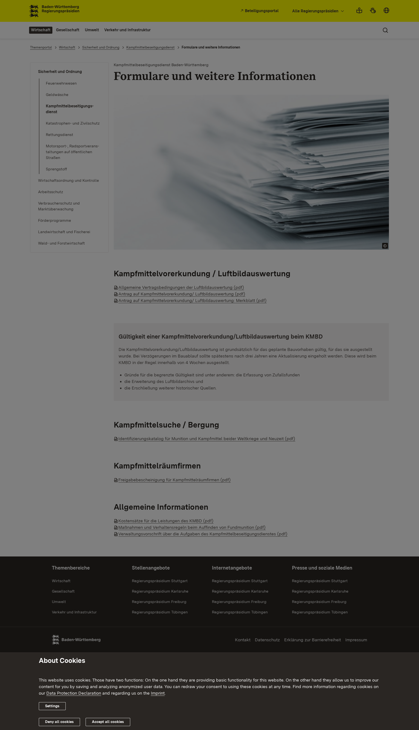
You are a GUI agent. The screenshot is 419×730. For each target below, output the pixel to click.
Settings (52, 706)
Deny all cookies (59, 722)
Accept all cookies (108, 722)
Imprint (158, 693)
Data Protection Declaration (73, 693)
